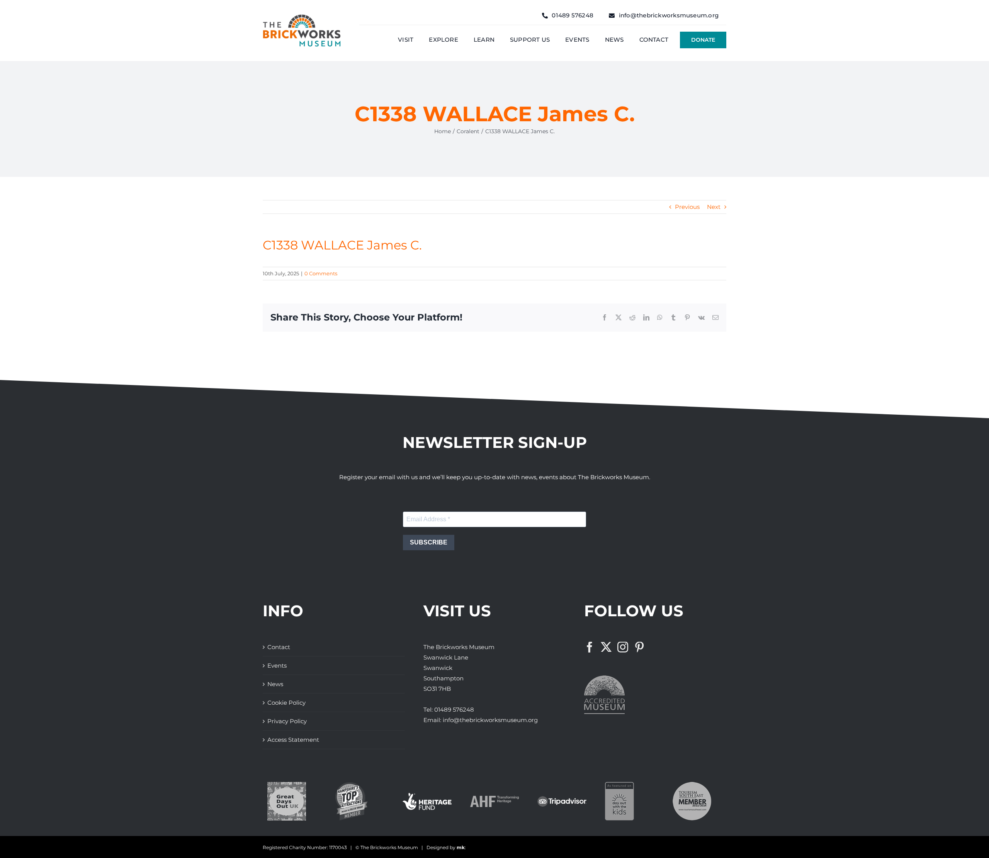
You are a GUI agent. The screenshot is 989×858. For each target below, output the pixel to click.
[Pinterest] (639, 647)
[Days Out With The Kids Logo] (619, 784)
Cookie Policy (286, 702)
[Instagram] (622, 647)
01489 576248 (454, 709)
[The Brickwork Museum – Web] (302, 17)
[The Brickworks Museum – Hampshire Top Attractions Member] (351, 784)
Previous (687, 206)
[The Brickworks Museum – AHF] (494, 798)
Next (714, 206)
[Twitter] (606, 647)
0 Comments (320, 273)
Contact (278, 647)
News (275, 684)
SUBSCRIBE (428, 542)
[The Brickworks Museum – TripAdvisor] (561, 799)
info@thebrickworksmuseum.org (490, 720)
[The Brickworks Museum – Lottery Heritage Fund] (427, 795)
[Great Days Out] (286, 784)
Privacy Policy (287, 721)
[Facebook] (589, 647)
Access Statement (293, 739)
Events (277, 665)
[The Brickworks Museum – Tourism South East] (692, 784)
